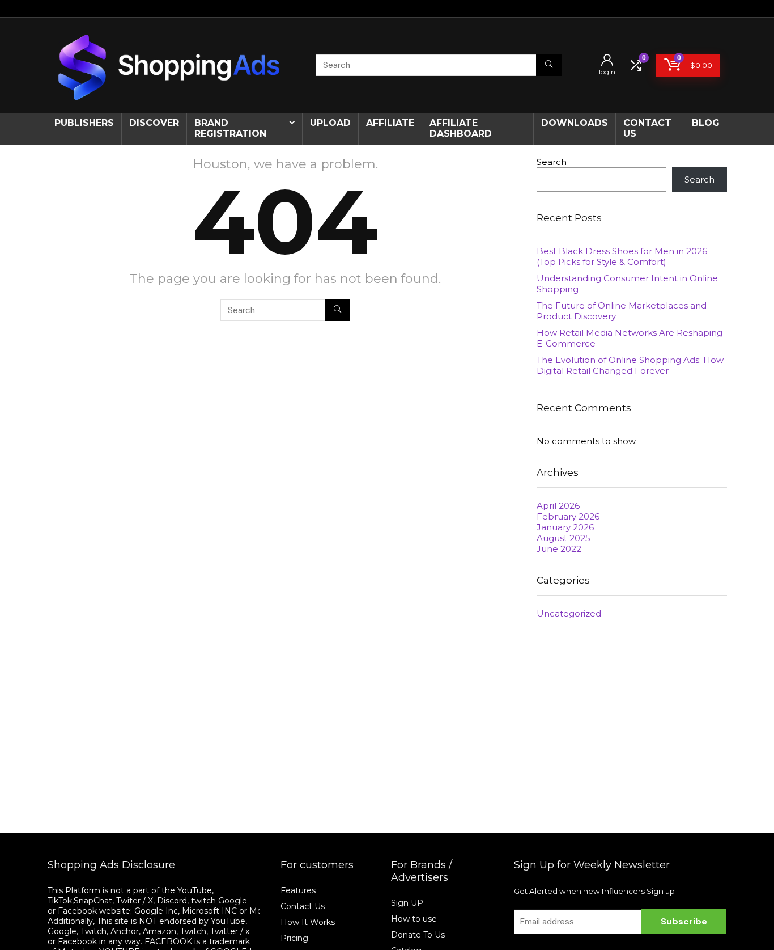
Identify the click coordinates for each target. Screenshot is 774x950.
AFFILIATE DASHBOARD (460, 128)
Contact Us (302, 906)
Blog (706, 122)
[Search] (549, 65)
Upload (330, 122)
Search (552, 162)
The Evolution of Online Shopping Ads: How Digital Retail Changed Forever (630, 365)
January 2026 (565, 527)
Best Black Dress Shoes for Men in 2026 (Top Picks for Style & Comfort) (622, 256)
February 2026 (568, 516)
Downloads (574, 122)
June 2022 (559, 548)
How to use (414, 919)
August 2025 (563, 538)
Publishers (84, 122)
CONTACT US (647, 128)
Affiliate (390, 122)
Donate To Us (418, 935)
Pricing (294, 938)
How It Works (308, 922)
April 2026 (558, 505)
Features (298, 890)
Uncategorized (569, 613)
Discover (154, 122)
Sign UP (407, 903)
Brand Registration (230, 128)
